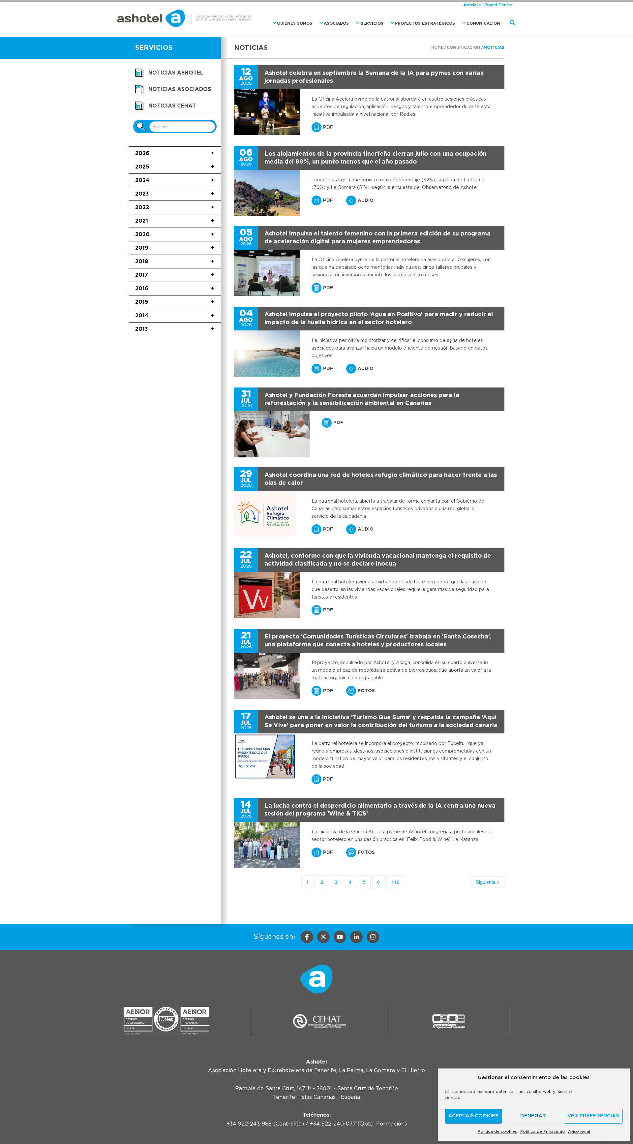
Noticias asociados (179, 89)
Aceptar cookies (473, 1115)
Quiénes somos (294, 23)
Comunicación (483, 23)
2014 (174, 315)
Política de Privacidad (542, 1131)
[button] (272, 23)
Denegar (533, 1115)
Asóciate (472, 5)
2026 (174, 153)
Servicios (372, 23)
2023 (174, 194)
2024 (174, 180)
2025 (174, 167)
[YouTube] (340, 937)
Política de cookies (497, 1131)
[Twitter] (323, 937)
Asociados (336, 23)
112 (395, 882)
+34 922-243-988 (249, 1124)
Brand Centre (499, 5)
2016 (174, 288)
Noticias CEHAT (172, 105)
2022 (174, 207)
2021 (174, 221)
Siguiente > (487, 882)
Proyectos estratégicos (425, 23)
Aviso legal (579, 1131)
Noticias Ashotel (175, 73)
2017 (174, 275)
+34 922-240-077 (333, 1124)
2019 (174, 248)
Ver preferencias (593, 1115)
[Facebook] (307, 937)
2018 (174, 261)
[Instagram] (373, 937)
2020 (174, 234)
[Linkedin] (356, 937)
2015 (174, 302)
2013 (174, 329)
